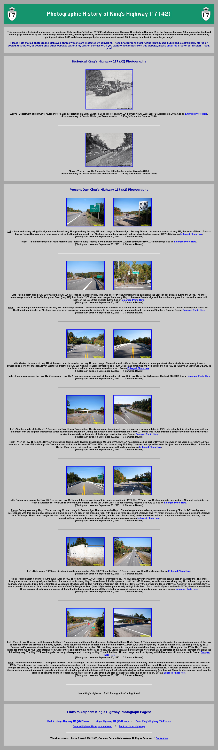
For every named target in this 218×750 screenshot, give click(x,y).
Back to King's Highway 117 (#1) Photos (68, 721)
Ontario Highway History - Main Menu (92, 726)
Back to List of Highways (132, 726)
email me (172, 45)
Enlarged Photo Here (196, 114)
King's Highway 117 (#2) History (112, 721)
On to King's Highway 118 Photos (153, 721)
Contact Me (162, 738)
